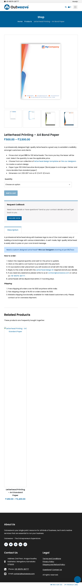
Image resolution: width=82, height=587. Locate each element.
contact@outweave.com (58, 273)
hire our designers (68, 161)
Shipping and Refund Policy (54, 564)
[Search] (66, 7)
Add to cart (11, 193)
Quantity (8, 179)
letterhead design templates (46, 161)
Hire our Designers (46, 250)
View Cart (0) (57, 585)
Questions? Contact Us (52, 569)
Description (12, 230)
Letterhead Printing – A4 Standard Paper (15, 492)
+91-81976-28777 (12, 1)
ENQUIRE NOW (14, 218)
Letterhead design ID (44, 270)
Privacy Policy (48, 561)
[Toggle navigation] (75, 7)
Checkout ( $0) (72, 585)
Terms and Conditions (52, 558)
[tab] (13, 230)
